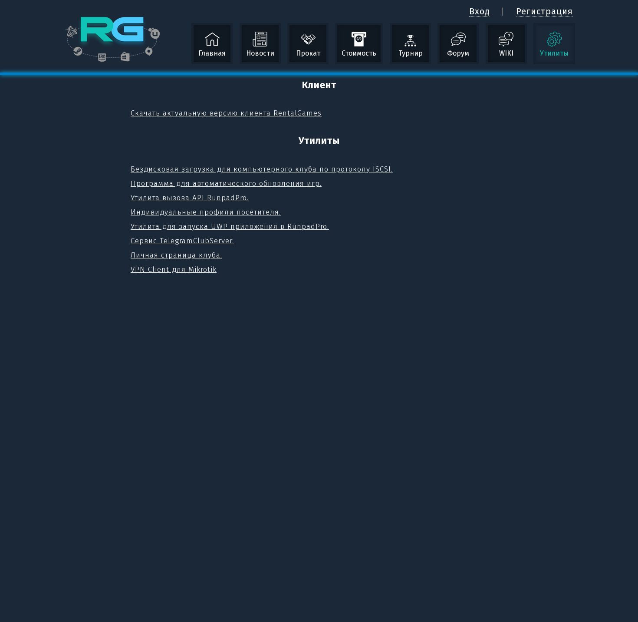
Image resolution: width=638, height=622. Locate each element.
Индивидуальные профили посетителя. (206, 212)
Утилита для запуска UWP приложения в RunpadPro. (230, 226)
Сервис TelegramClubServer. (182, 240)
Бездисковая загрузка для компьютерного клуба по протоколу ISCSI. (262, 169)
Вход (479, 11)
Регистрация (544, 11)
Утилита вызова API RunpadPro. (190, 197)
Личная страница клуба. (176, 255)
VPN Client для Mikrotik (174, 269)
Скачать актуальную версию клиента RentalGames (226, 113)
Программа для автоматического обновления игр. (226, 183)
